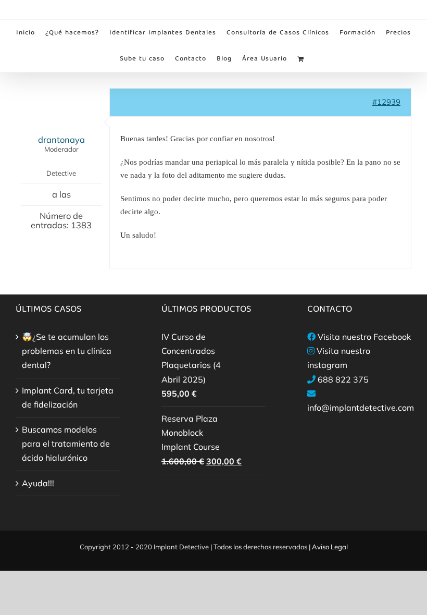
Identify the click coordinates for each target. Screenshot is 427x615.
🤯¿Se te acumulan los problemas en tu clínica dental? (66, 350)
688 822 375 (343, 379)
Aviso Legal (330, 547)
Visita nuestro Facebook (364, 336)
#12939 (386, 102)
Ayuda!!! (38, 483)
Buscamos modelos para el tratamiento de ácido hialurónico (66, 443)
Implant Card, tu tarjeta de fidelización (68, 397)
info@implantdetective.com (360, 407)
